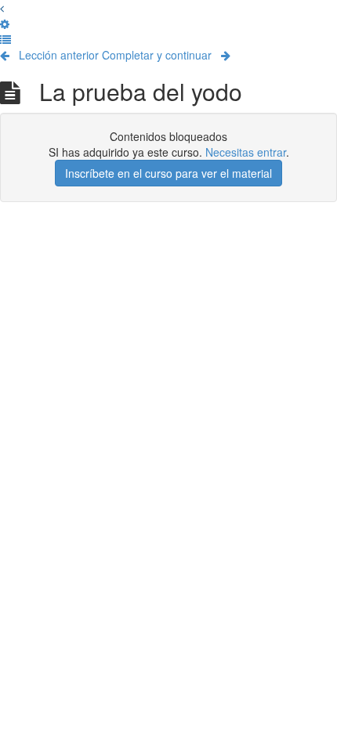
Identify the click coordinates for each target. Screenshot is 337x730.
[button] (2, 8)
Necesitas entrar (245, 152)
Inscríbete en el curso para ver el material (168, 173)
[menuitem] (4, 23)
